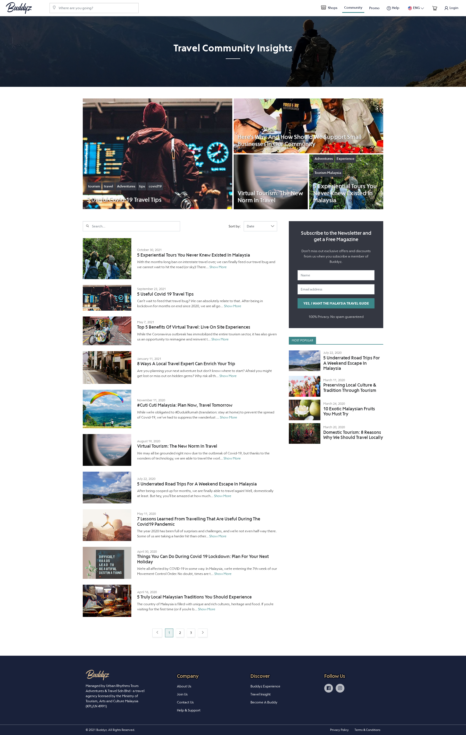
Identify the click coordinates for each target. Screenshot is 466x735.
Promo (374, 8)
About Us (184, 686)
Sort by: (235, 226)
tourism (94, 186)
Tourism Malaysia (328, 172)
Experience (345, 158)
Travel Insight (260, 694)
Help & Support (188, 710)
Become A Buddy (263, 702)
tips (142, 186)
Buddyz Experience (265, 686)
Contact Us (185, 702)
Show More (218, 267)
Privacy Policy (339, 730)
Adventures (126, 186)
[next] (202, 633)
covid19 (155, 186)
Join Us (182, 694)
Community (353, 7)
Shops (332, 8)
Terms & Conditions (367, 730)
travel (108, 186)
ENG (416, 8)
